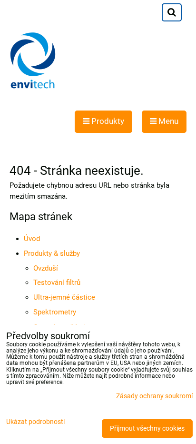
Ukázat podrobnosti (35, 422)
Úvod (32, 238)
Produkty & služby (52, 253)
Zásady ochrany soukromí (154, 396)
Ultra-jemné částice (64, 297)
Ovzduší (45, 268)
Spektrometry (54, 312)
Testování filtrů (56, 282)
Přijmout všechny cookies (147, 428)
